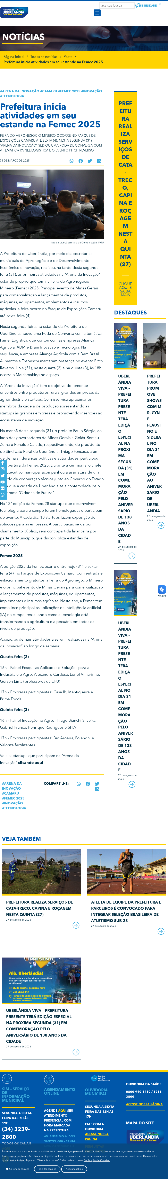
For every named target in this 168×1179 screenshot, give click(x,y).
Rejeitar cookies (47, 1169)
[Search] (138, 5)
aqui (62, 1110)
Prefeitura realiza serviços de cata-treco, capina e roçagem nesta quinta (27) (39, 909)
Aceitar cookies (74, 1169)
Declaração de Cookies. (97, 1160)
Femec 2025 (70, 91)
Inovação (92, 91)
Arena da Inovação (20, 91)
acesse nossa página (144, 1104)
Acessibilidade (146, 6)
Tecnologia (13, 96)
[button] (97, 12)
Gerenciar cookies (19, 1169)
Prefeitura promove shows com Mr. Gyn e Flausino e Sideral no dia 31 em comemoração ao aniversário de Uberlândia (154, 444)
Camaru (49, 91)
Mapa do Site (140, 1123)
